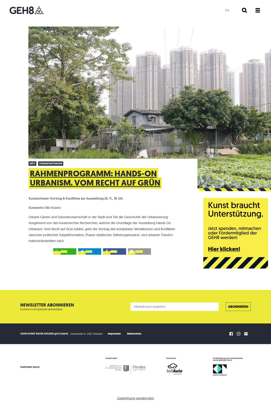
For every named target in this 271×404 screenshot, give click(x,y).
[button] (64, 251)
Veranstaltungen (50, 163)
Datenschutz (134, 333)
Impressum (114, 333)
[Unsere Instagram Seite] (238, 334)
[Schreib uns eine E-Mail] (246, 334)
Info (32, 163)
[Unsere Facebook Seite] (231, 334)
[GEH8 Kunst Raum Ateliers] (26, 10)
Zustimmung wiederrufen (135, 398)
